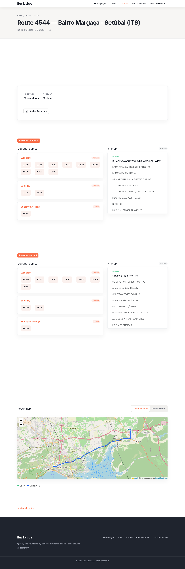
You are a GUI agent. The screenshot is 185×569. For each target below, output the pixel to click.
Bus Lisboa (24, 537)
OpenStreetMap (161, 478)
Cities (113, 3)
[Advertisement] (92, 59)
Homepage (100, 3)
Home (19, 16)
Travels (124, 3)
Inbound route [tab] (158, 409)
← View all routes (25, 508)
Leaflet (136, 478)
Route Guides (139, 3)
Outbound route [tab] (140, 409)
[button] (21, 420)
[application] (92, 448)
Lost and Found (157, 3)
